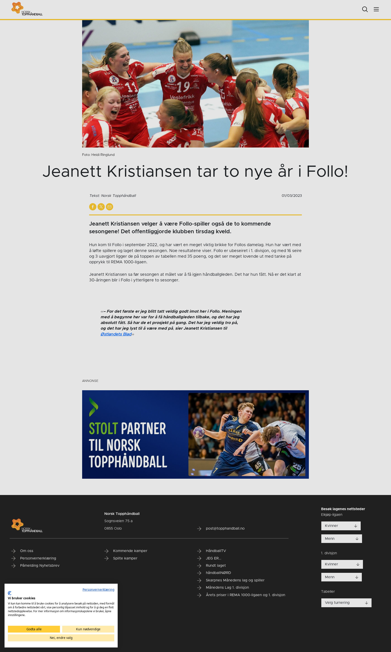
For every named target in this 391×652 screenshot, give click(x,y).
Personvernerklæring (98, 589)
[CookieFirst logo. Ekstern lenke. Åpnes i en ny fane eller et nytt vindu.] (9, 593)
